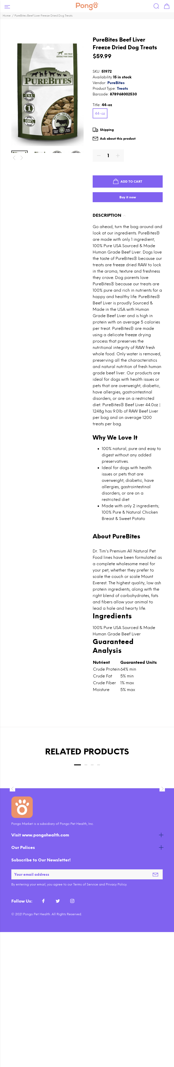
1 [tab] (77, 764)
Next (21, 158)
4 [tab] (98, 764)
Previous (14, 158)
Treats (122, 88)
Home (7, 15)
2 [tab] (86, 764)
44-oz (100, 113)
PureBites (116, 83)
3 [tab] (92, 764)
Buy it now (127, 197)
